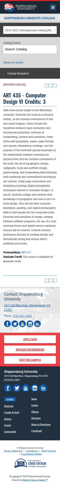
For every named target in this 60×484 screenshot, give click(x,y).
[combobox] (30, 30)
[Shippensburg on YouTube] (25, 388)
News (34, 399)
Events (34, 405)
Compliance (32, 451)
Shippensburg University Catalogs (29, 18)
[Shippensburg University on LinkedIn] (37, 323)
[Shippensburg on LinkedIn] (43, 388)
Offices (35, 412)
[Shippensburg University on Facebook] (7, 323)
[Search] (52, 49)
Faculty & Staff (11, 412)
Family (7, 425)
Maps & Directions (41, 424)
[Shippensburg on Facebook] (8, 388)
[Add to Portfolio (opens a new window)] (46, 85)
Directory (36, 418)
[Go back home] (20, 6)
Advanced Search (13, 62)
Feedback (36, 431)
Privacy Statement (13, 451)
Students (8, 406)
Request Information (30, 349)
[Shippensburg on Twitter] (17, 388)
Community (10, 431)
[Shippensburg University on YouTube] (22, 323)
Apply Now (30, 339)
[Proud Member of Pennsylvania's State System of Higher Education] (30, 463)
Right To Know (48, 451)
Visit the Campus (30, 360)
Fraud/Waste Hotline (31, 454)
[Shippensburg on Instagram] (34, 388)
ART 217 (26, 252)
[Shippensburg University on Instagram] (30, 323)
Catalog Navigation (18, 73)
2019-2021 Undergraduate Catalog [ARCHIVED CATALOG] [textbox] (31, 30)
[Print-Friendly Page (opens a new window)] (50, 85)
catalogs (16, 476)
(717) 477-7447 (22, 316)
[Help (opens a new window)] (54, 85)
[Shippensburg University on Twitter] (15, 323)
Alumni (7, 419)
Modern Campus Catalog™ (35, 479)
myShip (10, 399)
